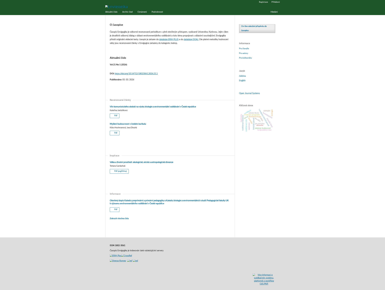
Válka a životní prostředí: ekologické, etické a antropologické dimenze (141, 162)
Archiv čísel (127, 12)
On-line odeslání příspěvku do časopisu (254, 28)
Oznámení (142, 12)
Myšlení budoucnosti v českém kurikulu (128, 124)
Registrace (263, 2)
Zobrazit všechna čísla (119, 219)
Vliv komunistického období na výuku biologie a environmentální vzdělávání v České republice (153, 107)
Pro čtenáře (244, 49)
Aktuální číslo (111, 12)
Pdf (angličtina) (120, 171)
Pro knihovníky (245, 58)
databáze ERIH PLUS (169, 39)
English (242, 81)
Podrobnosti (157, 12)
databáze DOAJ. (191, 39)
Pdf (115, 116)
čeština (242, 76)
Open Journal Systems (249, 93)
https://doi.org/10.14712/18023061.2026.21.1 (136, 74)
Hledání (274, 12)
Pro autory (243, 53)
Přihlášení (275, 2)
